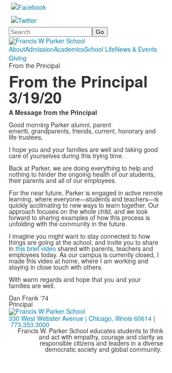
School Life (99, 49)
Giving (17, 57)
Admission (39, 49)
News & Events (136, 49)
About (17, 49)
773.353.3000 (30, 324)
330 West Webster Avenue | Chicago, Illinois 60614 (80, 318)
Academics (69, 49)
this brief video (35, 248)
